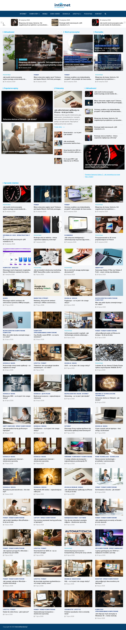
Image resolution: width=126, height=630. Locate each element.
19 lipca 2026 (100, 50)
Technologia (86, 62)
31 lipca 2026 (39, 274)
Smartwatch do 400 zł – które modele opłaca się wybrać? (73, 152)
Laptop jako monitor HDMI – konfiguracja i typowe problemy (76, 65)
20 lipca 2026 (9, 400)
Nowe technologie (102, 456)
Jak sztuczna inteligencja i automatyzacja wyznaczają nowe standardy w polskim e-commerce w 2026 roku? (78, 240)
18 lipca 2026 (9, 433)
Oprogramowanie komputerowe (45, 332)
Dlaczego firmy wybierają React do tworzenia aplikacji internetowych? (108, 66)
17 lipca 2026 (100, 69)
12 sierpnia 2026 (10, 244)
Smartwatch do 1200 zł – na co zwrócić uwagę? (45, 552)
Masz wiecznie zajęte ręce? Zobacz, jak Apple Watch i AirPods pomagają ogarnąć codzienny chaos (47, 79)
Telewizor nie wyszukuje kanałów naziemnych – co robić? (46, 366)
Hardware (67, 456)
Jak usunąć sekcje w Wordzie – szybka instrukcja (14, 582)
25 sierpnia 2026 (10, 81)
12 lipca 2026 (70, 525)
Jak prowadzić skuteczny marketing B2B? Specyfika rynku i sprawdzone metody (47, 272)
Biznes (5, 298)
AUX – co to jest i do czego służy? (77, 365)
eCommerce (68, 235)
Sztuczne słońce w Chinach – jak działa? (20, 119)
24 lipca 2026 (70, 305)
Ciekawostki (68, 609)
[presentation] (1, 22)
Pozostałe (88, 14)
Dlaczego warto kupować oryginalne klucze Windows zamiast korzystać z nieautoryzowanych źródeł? (16, 272)
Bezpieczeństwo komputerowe (106, 298)
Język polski (45, 393)
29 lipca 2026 (70, 274)
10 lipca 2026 (70, 555)
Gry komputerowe (101, 548)
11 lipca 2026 (9, 555)
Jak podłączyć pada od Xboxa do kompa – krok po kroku (107, 334)
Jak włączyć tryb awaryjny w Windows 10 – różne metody (106, 615)
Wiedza (74, 298)
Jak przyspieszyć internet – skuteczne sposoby (13, 460)
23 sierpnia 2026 (71, 81)
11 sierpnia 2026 (40, 242)
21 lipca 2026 (39, 370)
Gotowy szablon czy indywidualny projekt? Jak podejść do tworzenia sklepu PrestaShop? (77, 79)
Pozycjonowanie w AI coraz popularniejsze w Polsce (105, 239)
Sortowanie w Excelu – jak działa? (107, 490)
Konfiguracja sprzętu (72, 59)
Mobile (45, 14)
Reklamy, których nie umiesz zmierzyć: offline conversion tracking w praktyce (44, 302)
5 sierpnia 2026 (10, 274)
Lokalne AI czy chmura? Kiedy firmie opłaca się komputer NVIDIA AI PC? (109, 366)
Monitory (98, 579)
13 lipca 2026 (9, 525)
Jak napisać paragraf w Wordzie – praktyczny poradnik (16, 552)
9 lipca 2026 (39, 586)
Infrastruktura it (23, 235)
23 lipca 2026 (9, 339)
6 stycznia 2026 (71, 69)
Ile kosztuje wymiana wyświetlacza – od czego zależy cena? (47, 582)
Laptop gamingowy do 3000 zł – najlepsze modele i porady (107, 552)
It (3, 237)
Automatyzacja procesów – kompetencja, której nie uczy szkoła (78, 552)
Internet (23, 14)
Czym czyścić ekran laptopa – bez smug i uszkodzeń (108, 429)
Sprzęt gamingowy (116, 548)
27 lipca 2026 (9, 305)
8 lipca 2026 (101, 586)
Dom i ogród (55, 14)
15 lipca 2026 (9, 494)
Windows (15, 267)
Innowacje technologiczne (105, 393)
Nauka (13, 363)
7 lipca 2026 (39, 616)
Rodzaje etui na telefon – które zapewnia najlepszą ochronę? (105, 137)
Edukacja (66, 14)
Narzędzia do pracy (71, 517)
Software (82, 517)
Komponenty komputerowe (82, 456)
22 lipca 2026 (70, 337)
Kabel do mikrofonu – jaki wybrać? (16, 612)
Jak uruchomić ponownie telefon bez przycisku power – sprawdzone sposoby (72, 144)
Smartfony (99, 267)
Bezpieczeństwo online (103, 45)
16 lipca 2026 (70, 463)
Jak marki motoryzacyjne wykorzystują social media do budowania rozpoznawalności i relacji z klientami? (106, 25)
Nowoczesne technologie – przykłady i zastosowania (25, 152)
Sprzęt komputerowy (23, 426)
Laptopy (37, 517)
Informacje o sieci (9, 235)
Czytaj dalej (58, 127)
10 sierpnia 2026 (102, 242)
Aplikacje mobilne (70, 487)
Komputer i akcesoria (72, 57)
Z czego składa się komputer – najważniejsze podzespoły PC (75, 460)
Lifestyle (76, 14)
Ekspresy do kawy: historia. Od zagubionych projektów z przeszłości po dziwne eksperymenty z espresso (25, 25)
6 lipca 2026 (101, 618)
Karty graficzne (9, 426)
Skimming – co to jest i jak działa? (107, 48)
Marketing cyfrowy (41, 298)
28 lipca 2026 (101, 274)
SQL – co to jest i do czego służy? (77, 581)
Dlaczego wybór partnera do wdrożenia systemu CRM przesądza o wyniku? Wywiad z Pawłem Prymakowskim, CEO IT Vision (16, 303)
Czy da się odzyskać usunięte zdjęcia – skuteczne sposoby (75, 521)
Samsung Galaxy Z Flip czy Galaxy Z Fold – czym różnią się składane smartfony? (108, 272)
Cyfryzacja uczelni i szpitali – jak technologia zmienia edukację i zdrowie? (76, 335)
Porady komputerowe (72, 62)
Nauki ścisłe (76, 579)
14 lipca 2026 (70, 494)
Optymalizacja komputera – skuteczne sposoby (44, 613)
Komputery (34, 14)
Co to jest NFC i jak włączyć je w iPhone (71, 160)
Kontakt (98, 14)
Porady (84, 59)
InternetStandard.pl (21, 627)
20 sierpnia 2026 (14, 68)
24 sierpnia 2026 (40, 81)
